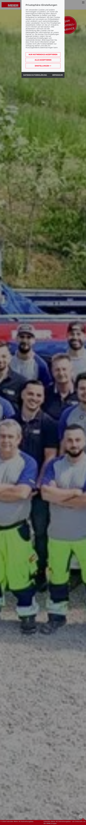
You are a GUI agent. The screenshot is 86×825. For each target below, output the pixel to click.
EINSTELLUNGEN (42, 66)
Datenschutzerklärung (35, 75)
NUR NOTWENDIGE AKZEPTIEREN (43, 54)
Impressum (57, 75)
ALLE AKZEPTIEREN (43, 60)
